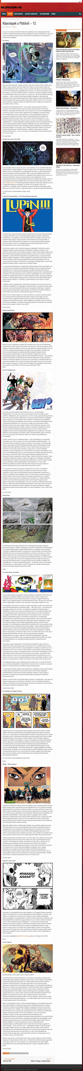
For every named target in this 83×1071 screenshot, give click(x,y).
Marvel (26, 1053)
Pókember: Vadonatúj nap (63, 80)
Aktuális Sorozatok (31, 14)
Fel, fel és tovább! (75, 1069)
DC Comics (17, 1053)
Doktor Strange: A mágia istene (40, 1061)
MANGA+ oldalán (23, 936)
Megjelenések (18, 14)
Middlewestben (10, 182)
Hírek (4, 14)
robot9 (14, 27)
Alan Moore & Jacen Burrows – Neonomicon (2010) (68, 166)
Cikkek (10, 14)
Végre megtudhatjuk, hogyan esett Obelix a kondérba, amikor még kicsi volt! (68, 50)
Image (22, 1053)
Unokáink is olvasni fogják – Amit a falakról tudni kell (68, 136)
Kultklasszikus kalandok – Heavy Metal (66, 108)
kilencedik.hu (5, 18)
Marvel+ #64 (7, 1061)
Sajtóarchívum (44, 14)
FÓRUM (53, 14)
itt (11, 191)
